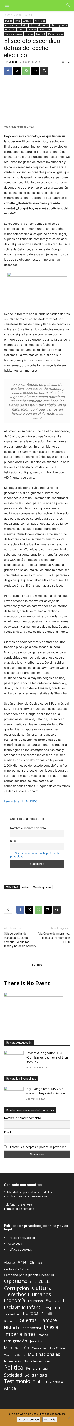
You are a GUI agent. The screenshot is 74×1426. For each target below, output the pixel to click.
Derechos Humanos (27, 1294)
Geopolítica (10, 1321)
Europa (31, 1313)
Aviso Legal (15, 1243)
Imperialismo (45, 29)
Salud (46, 1368)
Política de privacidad (21, 1238)
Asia (39, 1263)
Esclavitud (9, 29)
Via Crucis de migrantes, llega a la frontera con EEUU (54, 938)
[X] (17, 71)
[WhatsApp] (26, 71)
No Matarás (40, 21)
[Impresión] (44, 71)
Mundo (18, 14)
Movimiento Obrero (14, 1355)
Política (13, 1367)
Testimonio (17, 1381)
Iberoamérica (31, 1328)
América (26, 1262)
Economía (14, 1300)
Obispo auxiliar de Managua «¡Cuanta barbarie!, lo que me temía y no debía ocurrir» (20, 940)
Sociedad (13, 1375)
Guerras (21, 29)
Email (13, 840)
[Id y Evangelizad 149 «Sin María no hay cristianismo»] (14, 1094)
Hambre (32, 29)
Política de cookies (20, 1249)
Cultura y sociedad (13, 34)
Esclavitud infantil (23, 1307)
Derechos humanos (39, 25)
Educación (35, 1301)
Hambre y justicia (59, 25)
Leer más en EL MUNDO (20, 801)
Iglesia (51, 1327)
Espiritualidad (12, 1314)
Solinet (13, 61)
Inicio (7, 14)
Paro (47, 1361)
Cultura (42, 1288)
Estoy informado (29, 1419)
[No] (69, 1417)
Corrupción (16, 1288)
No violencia (32, 1361)
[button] (6, 5)
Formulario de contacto (19, 1209)
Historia (11, 1327)
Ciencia (44, 1282)
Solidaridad (36, 1375)
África (28, 14)
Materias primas (42, 887)
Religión (33, 1368)
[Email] (35, 71)
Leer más (49, 1419)
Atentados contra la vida (16, 25)
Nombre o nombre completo (28, 828)
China (33, 1281)
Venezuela (56, 1382)
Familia (47, 1314)
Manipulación (16, 1347)
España (53, 1307)
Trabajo (40, 1382)
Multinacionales (55, 34)
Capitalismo (15, 1281)
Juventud (40, 34)
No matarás (12, 1361)
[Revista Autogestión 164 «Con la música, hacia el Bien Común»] (14, 1058)
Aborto (9, 1262)
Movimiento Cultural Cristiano (49, 1348)
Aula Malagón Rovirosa (16, 1269)
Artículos (27, 21)
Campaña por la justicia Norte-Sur (29, 1275)
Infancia (29, 34)
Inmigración (15, 1341)
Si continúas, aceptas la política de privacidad (37, 1147)
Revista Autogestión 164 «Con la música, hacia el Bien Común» (47, 1057)
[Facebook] (8, 71)
